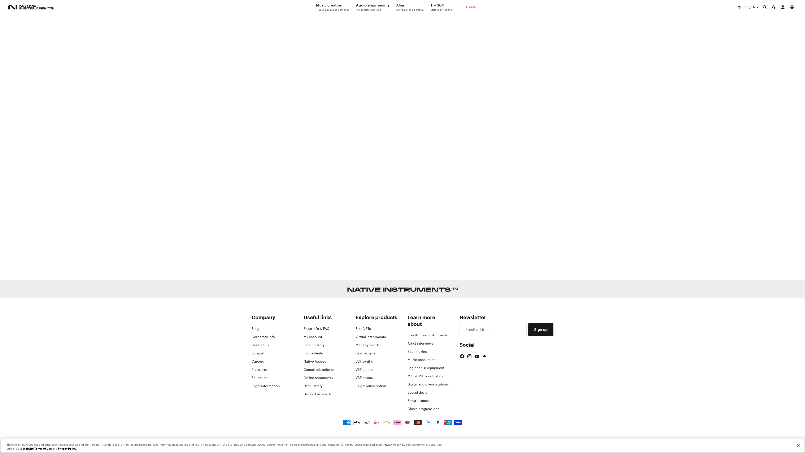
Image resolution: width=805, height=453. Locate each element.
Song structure (419, 400)
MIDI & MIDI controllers (425, 376)
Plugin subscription (371, 386)
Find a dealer (314, 353)
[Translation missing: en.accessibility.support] (773, 7)
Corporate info (263, 336)
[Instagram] (469, 356)
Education (260, 377)
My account (313, 336)
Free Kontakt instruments (428, 335)
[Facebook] (462, 356)
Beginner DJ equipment (426, 368)
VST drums (364, 377)
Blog (255, 328)
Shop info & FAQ (317, 328)
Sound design (419, 392)
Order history (314, 345)
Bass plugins (365, 353)
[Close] (798, 445)
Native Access (315, 361)
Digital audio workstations (428, 384)
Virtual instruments (371, 336)
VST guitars (365, 369)
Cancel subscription (319, 369)
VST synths (364, 361)
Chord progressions (423, 408)
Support (258, 353)
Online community (318, 377)
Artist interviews (420, 343)
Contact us (260, 345)
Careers (258, 361)
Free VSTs (363, 328)
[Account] (782, 7)
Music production (422, 359)
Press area (260, 369)
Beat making (417, 351)
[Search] (764, 7)
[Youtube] (476, 356)
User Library (313, 386)
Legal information (266, 386)
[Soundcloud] (484, 356)
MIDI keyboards (368, 345)
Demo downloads (317, 394)
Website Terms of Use (37, 448)
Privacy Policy (67, 448)
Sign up (541, 329)
